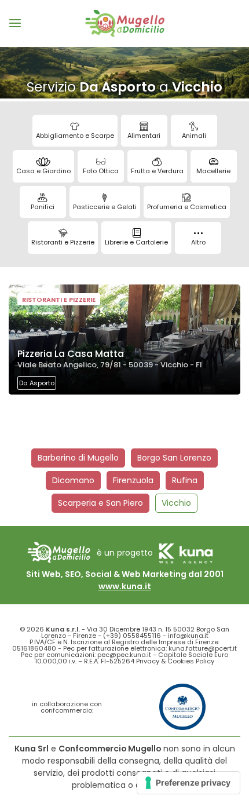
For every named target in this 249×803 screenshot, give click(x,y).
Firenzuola (133, 480)
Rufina (184, 480)
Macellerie (213, 171)
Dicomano (73, 480)
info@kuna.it (188, 635)
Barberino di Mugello (78, 457)
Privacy (147, 661)
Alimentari (143, 135)
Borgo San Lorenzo (174, 457)
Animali (194, 135)
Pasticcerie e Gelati (105, 206)
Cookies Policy (190, 661)
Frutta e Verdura (157, 171)
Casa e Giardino (43, 171)
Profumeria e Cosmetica (186, 206)
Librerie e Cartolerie (136, 242)
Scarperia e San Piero (100, 503)
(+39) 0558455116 (132, 635)
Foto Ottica (101, 171)
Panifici (42, 206)
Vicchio (176, 503)
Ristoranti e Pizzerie (62, 242)
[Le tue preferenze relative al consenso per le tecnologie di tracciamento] (188, 783)
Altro (198, 242)
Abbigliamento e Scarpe (75, 135)
